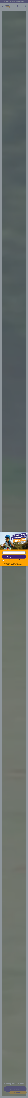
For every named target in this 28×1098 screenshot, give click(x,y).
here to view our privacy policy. (17, 564)
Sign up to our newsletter (14, 557)
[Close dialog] (26, 533)
